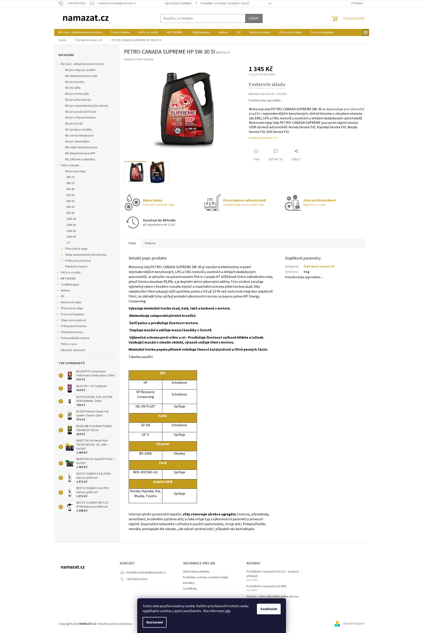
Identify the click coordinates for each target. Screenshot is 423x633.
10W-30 (71, 231)
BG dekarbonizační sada (81, 76)
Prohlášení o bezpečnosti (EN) (266, 586)
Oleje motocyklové (73, 320)
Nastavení (154, 622)
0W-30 (70, 201)
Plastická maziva (76, 266)
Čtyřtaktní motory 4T (319, 266)
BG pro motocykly (77, 94)
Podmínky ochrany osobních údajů (225, 4)
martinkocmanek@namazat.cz (146, 572)
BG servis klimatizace (79, 135)
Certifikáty (190, 589)
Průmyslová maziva (78, 261)
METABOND (68, 278)
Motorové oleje (75, 171)
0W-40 (70, 189)
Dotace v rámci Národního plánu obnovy (272, 597)
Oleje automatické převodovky (86, 255)
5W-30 (70, 195)
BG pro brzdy (74, 123)
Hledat (254, 18)
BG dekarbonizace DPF (80, 153)
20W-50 (71, 225)
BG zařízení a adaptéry (80, 159)
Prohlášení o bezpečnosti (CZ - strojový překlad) (272, 574)
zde (227, 611)
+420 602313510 (136, 579)
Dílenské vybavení (73, 350)
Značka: (138, 59)
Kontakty (189, 583)
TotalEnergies (70, 284)
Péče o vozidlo (71, 272)
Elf (62, 296)
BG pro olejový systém (80, 70)
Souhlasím (268, 609)
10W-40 (71, 219)
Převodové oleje (76, 249)
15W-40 (71, 237)
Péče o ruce (69, 344)
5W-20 (70, 207)
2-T (68, 243)
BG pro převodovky (78, 100)
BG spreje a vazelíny (78, 129)
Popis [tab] (132, 243)
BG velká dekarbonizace (81, 147)
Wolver (65, 290)
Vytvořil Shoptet (354, 624)
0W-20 (70, 183)
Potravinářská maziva (75, 338)
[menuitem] (80, 32)
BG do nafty (73, 88)
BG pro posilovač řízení (80, 112)
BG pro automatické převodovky (87, 106)
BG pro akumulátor (77, 141)
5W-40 (70, 213)
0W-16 (70, 177)
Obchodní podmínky (178, 4)
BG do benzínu (74, 82)
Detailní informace (261, 138)
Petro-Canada (70, 165)
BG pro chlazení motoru (80, 117)
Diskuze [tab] (150, 243)
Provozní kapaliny (72, 314)
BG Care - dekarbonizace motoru (82, 64)
